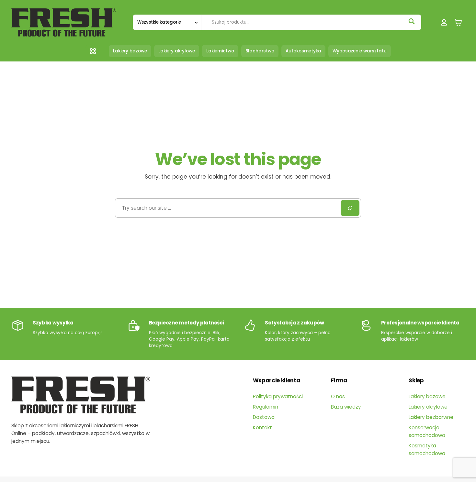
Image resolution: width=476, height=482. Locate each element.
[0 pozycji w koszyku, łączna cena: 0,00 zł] (458, 22)
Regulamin (265, 406)
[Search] (350, 208)
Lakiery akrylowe (428, 406)
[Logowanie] (444, 22)
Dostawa (264, 417)
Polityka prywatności (278, 396)
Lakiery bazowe (427, 396)
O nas (338, 396)
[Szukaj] (411, 21)
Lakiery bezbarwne (431, 417)
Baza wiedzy (346, 406)
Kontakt (262, 427)
